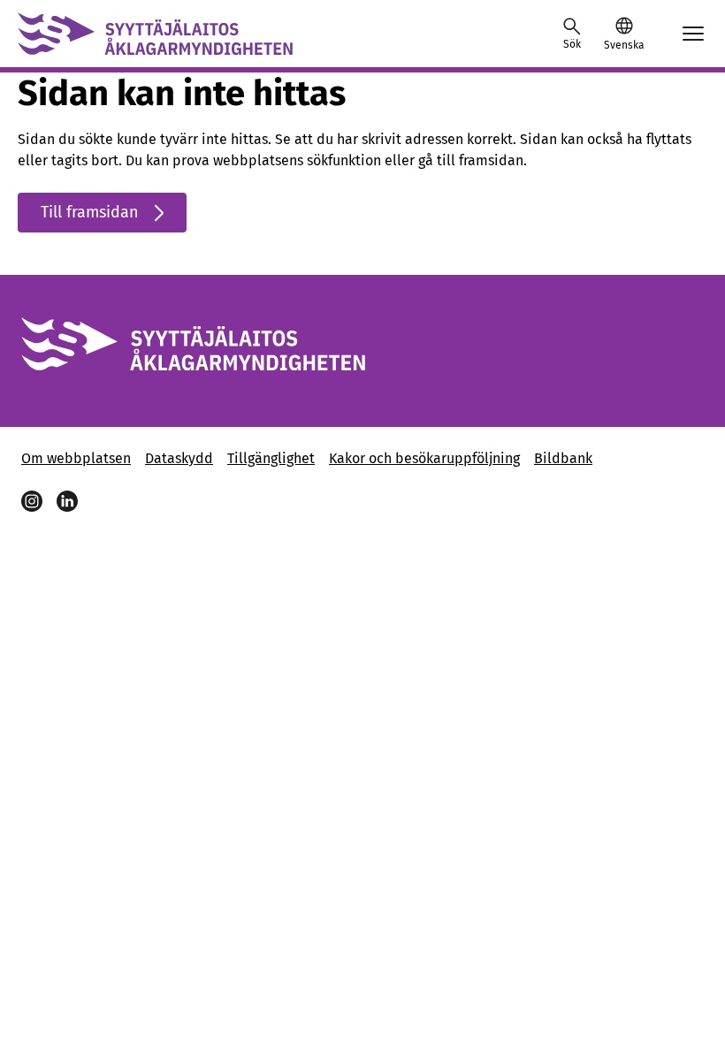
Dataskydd (179, 458)
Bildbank (563, 458)
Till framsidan (90, 212)
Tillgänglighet (271, 458)
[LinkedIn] (67, 501)
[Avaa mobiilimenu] (693, 33)
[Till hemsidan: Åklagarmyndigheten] (155, 33)
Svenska (624, 45)
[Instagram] (31, 501)
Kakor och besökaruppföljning (424, 458)
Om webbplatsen (76, 458)
